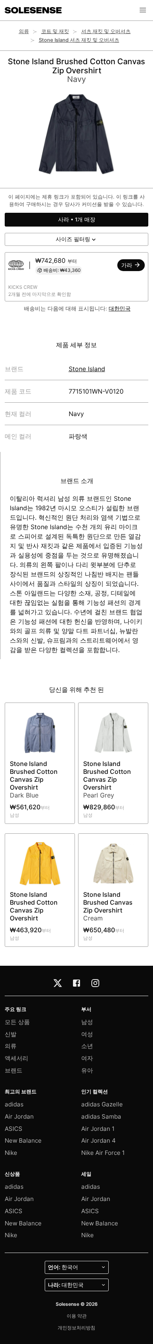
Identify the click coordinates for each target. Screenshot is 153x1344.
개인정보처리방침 (76, 1328)
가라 (127, 265)
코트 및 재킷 (55, 31)
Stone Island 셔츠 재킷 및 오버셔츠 (79, 40)
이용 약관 (77, 1316)
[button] (143, 10)
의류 (24, 31)
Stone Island (87, 369)
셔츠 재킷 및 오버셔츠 (106, 31)
